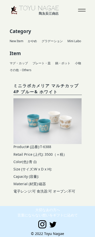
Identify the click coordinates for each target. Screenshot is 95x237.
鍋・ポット (62, 63)
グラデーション (52, 41)
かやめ (32, 41)
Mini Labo (74, 41)
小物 (78, 63)
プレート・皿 (41, 63)
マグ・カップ (19, 63)
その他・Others (20, 70)
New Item (16, 41)
